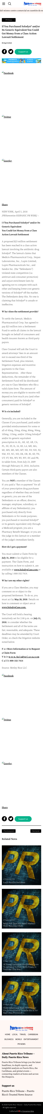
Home (7, 1034)
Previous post (9, 831)
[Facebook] (21, 91)
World (18, 1039)
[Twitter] (21, 135)
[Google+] (21, 179)
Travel (23, 1034)
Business (9, 1039)
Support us (23, 51)
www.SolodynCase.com (26, 569)
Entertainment (31, 1039)
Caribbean (33, 1034)
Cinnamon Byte (28, 1111)
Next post (35, 831)
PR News (9, 20)
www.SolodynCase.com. (14, 607)
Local (15, 1034)
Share (5, 204)
